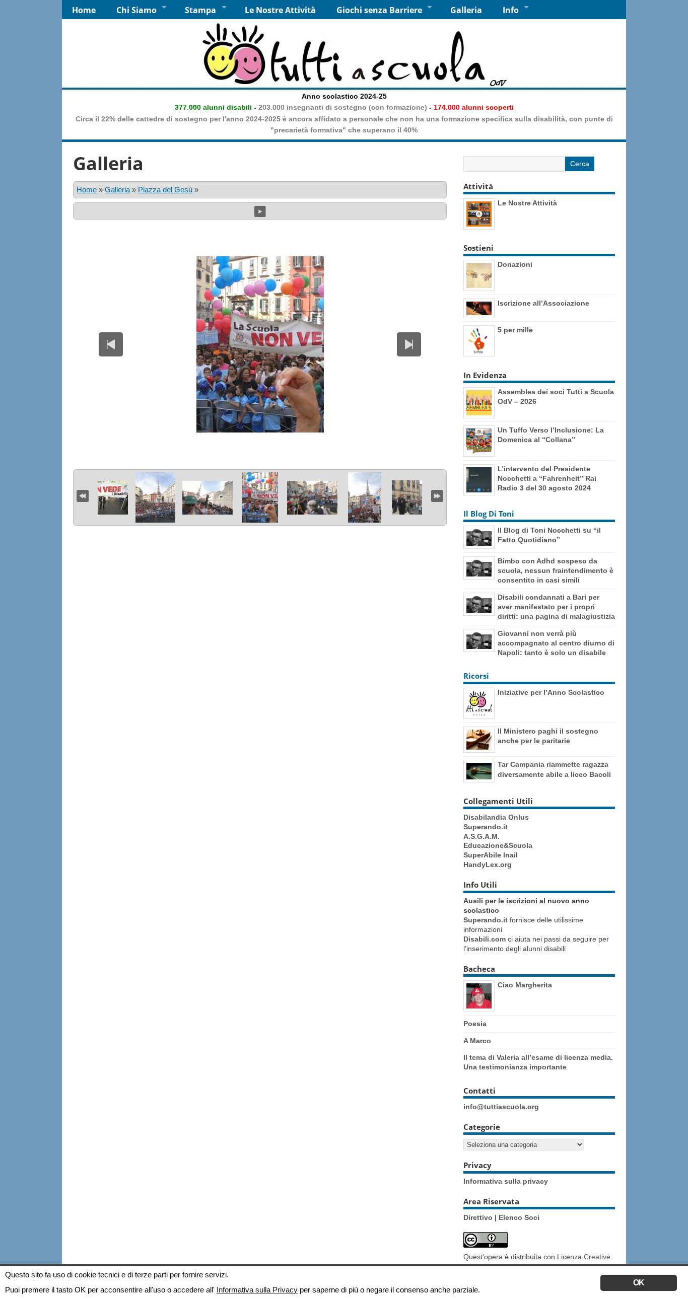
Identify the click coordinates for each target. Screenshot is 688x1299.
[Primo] (83, 494)
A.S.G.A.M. (481, 836)
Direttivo (479, 1217)
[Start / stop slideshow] (260, 210)
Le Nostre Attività (280, 10)
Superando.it (485, 827)
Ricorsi (476, 676)
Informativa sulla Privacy (257, 1289)
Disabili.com (484, 939)
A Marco (477, 1041)
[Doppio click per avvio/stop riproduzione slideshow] (260, 497)
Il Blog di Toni (488, 514)
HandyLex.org (487, 865)
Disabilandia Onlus (496, 817)
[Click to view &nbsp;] (103, 498)
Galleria (466, 10)
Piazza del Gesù (165, 189)
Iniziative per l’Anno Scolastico (551, 692)
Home (84, 10)
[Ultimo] (437, 494)
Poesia (475, 1024)
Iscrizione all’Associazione (543, 303)
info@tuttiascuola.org (501, 1107)
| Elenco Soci (517, 1217)
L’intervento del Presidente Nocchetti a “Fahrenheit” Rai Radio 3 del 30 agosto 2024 (547, 478)
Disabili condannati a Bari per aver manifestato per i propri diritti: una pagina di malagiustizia (556, 606)
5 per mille (515, 330)
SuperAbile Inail (490, 855)
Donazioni (515, 264)
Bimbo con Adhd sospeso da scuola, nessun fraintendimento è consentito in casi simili (555, 570)
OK (638, 1282)
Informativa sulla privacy (505, 1181)
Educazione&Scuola (497, 845)
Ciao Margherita (525, 985)
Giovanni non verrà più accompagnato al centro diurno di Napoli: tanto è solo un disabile (556, 643)
